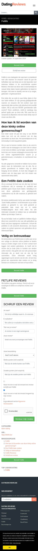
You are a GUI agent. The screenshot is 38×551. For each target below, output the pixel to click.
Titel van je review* (10, 327)
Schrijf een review (11, 455)
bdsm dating (13, 18)
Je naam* (7, 310)
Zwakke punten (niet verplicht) (14, 371)
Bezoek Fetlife (19, 460)
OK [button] (10, 547)
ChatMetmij (23, 519)
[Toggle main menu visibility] (34, 5)
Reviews (10, 453)
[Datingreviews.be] (13, 4)
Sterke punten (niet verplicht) (13, 360)
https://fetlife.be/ (6, 435)
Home (3, 18)
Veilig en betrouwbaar (12, 450)
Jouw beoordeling (10, 351)
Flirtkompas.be (25, 510)
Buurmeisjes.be (6, 524)
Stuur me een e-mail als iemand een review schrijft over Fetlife (18, 386)
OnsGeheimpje (6, 519)
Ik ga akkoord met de (14, 403)
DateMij (3, 516)
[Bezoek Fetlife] (19, 43)
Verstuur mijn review (24, 419)
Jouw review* (8, 336)
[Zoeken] (36, 12)
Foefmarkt (23, 513)
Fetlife (7, 441)
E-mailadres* (8, 319)
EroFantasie (24, 516)
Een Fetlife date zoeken (13, 448)
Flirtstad (3, 513)
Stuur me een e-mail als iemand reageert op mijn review (19, 395)
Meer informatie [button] (17, 543)
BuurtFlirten (24, 522)
